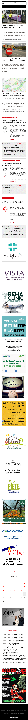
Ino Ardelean (4, 134)
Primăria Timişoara (17, 98)
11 (6, 590)
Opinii (3, 117)
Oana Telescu (16, 62)
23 (24, 594)
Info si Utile (12, 98)
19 (10, 594)
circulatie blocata (8, 39)
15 (21, 590)
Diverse (8, 62)
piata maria (13, 39)
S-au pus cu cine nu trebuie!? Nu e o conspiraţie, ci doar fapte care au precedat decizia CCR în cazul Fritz (14, 147)
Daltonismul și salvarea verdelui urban (12, 192)
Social (11, 62)
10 (3, 590)
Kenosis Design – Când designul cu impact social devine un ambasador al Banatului (13, 202)
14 (17, 590)
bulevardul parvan (17, 111)
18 (6, 594)
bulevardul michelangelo (9, 111)
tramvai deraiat (18, 39)
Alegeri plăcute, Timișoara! (9, 187)
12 (10, 590)
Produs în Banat (5, 198)
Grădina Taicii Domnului (7, 160)
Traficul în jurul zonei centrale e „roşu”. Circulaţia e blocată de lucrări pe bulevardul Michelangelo (13, 95)
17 (3, 594)
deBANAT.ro (14, 716)
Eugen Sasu (4, 176)
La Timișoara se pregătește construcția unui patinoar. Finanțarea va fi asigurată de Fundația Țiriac (14, 645)
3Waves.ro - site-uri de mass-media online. (16, 713)
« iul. (3, 603)
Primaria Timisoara (8, 113)
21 (17, 594)
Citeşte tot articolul (13, 139)
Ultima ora (7, 117)
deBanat (14, 3)
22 (21, 594)
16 (24, 590)
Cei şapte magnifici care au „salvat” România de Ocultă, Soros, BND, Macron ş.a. (14, 122)
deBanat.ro (4, 214)
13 (14, 590)
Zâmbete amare (13, 117)
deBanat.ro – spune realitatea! (11, 710)
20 (14, 594)
